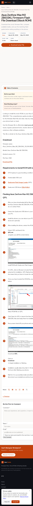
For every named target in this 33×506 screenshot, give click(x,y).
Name (5, 423)
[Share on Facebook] (12, 389)
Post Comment (7, 437)
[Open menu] (30, 2)
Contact (3, 487)
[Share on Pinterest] (23, 389)
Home (3, 7)
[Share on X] (9, 389)
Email (5, 429)
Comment (6, 408)
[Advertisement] (16, 64)
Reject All (6, 501)
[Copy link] (26, 389)
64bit (27, 187)
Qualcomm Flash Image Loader (18, 182)
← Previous (6, 396)
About (3, 484)
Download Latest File (17, 45)
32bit (23, 187)
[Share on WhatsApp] (19, 389)
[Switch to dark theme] (13, 2)
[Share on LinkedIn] (16, 389)
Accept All (15, 501)
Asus (8, 7)
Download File (7, 162)
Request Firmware (8, 454)
